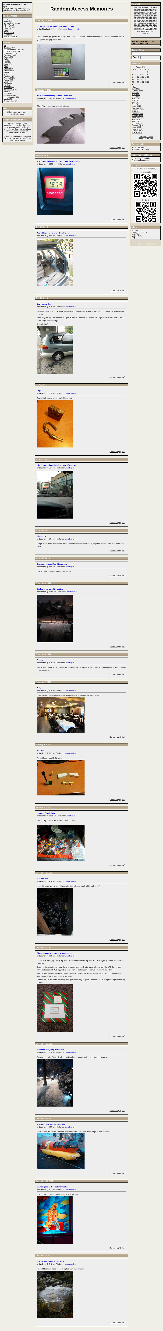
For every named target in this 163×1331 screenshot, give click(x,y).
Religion (7, 84)
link (123, 82)
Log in (6, 31)
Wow (39, 688)
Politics (6, 80)
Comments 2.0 (139, 232)
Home (6, 19)
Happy (6, 65)
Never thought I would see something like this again (59, 161)
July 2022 (135, 93)
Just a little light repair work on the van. (53, 233)
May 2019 (136, 119)
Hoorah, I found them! (46, 813)
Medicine (7, 68)
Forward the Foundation (141, 158)
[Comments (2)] (115, 575)
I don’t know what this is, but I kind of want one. (57, 465)
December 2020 (138, 110)
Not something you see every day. (51, 1124)
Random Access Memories (81, 9)
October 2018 (137, 125)
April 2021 (136, 104)
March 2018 (136, 127)
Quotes (7, 82)
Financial (7, 57)
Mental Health (9, 70)
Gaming (7, 63)
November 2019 (138, 117)
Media (6, 67)
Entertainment (9, 53)
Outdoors (7, 76)
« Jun (133, 87)
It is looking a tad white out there (50, 589)
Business (7, 47)
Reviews (7, 86)
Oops (39, 391)
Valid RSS (135, 234)
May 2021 (136, 102)
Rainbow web (42, 879)
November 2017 (138, 129)
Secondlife (8, 88)
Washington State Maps (141, 149)
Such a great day (44, 304)
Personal (7, 78)
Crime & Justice (10, 51)
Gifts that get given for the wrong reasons (54, 953)
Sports (6, 93)
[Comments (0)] (115, 82)
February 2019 (137, 123)
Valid (137, 236)
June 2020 (136, 112)
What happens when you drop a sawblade (54, 96)
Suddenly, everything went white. (51, 1050)
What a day (41, 536)
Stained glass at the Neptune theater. (52, 1187)
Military (6, 72)
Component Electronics (13, 49)
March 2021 (136, 106)
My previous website (12, 23)
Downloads (8, 34)
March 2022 (136, 98)
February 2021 (137, 108)
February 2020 (137, 114)
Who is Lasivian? (10, 36)
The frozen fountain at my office (50, 1261)
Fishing (6, 59)
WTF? (145, 33)
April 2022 (136, 96)
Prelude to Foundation (140, 160)
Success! (40, 750)
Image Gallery (9, 21)
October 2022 (137, 91)
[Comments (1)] (115, 290)
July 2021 (135, 100)
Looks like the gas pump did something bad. (55, 26)
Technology (8, 95)
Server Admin (9, 33)
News (6, 74)
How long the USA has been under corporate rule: (143, 42)
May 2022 (136, 95)
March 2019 (136, 121)
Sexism (7, 91)
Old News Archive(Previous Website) (145, 137)
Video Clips (8, 29)
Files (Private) (9, 27)
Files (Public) (9, 25)
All (5, 46)
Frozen (40, 660)
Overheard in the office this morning (52, 564)
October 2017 (137, 131)
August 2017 (137, 133)
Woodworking (9, 101)
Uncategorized (73, 29)
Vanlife (6, 99)
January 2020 (137, 116)
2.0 (135, 230)
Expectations (9, 55)
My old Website (138, 147)
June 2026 (136, 89)
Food (6, 61)
